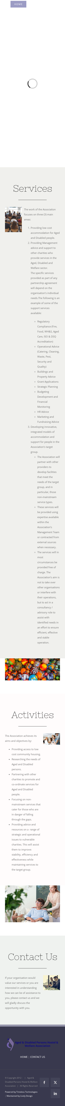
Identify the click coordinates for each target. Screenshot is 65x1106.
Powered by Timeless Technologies (21, 1091)
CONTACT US (37, 1057)
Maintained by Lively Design (19, 1095)
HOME (24, 1057)
